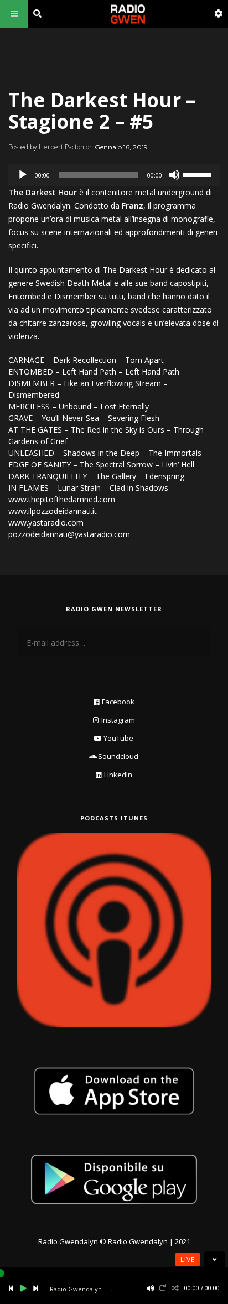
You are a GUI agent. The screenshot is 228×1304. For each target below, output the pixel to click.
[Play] (22, 174)
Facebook (118, 701)
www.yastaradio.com (46, 522)
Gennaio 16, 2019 (121, 147)
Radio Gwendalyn (68, 1241)
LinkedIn (118, 775)
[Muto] (174, 174)
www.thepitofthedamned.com (61, 499)
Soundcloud (118, 756)
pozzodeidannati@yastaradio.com (69, 534)
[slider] (198, 174)
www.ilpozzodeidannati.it (52, 511)
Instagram (118, 720)
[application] (114, 175)
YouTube (118, 738)
